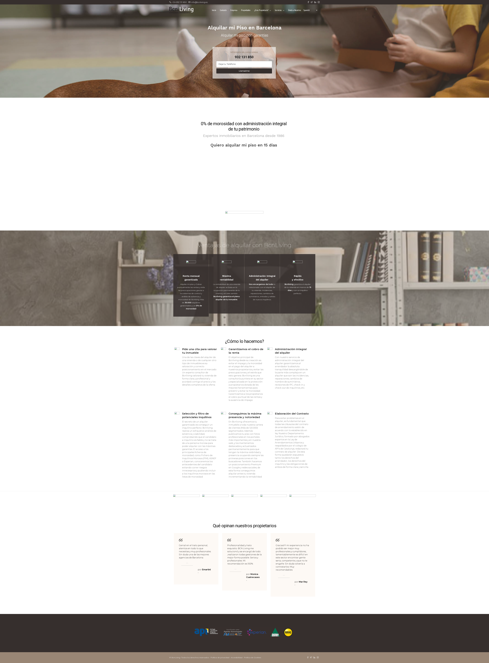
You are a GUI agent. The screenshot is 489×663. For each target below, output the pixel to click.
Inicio (214, 10)
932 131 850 (244, 57)
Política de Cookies (252, 657)
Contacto (223, 10)
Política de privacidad (219, 657)
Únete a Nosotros (294, 10)
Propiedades (245, 10)
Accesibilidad (236, 657)
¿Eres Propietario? (261, 10)
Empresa (233, 10)
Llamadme (244, 71)
